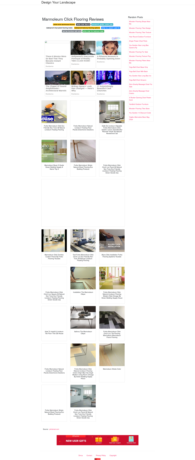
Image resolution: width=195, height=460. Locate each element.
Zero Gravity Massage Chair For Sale (140, 85)
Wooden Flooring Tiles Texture (140, 32)
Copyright (113, 455)
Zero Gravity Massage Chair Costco (139, 92)
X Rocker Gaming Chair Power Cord (140, 98)
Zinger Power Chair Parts (138, 41)
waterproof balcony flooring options (87, 28)
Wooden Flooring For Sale (138, 52)
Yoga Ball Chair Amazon (137, 80)
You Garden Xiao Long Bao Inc (140, 76)
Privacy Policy (101, 455)
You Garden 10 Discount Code (140, 113)
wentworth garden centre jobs (102, 24)
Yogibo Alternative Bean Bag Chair (139, 118)
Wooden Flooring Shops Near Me (139, 22)
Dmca (81, 455)
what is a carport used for (111, 28)
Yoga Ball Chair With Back (138, 71)
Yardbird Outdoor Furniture (138, 104)
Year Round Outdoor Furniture (140, 37)
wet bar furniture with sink (72, 31)
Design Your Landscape (58, 2)
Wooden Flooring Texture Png (140, 56)
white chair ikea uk (83, 24)
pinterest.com (54, 429)
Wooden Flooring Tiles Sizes (139, 108)
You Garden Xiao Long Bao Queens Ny (139, 46)
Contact (89, 455)
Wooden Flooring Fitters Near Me (139, 61)
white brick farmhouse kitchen (64, 24)
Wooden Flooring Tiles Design (140, 28)
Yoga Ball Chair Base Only (138, 67)
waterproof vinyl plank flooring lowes (59, 28)
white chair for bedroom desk (93, 31)
